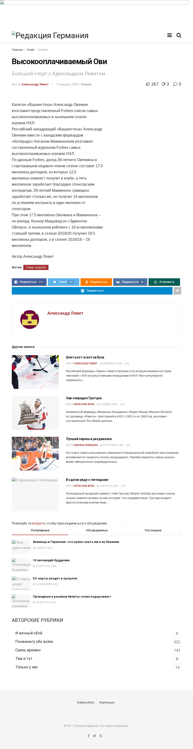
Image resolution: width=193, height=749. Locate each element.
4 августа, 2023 (108, 486)
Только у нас (26, 667)
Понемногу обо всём (34, 641)
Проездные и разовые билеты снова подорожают (72, 596)
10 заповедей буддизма (51, 560)
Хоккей (43, 49)
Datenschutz (85, 702)
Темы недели (36, 267)
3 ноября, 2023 (108, 404)
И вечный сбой (28, 633)
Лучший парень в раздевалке (89, 439)
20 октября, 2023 (113, 445)
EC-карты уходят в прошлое (55, 578)
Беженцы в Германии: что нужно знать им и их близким (76, 542)
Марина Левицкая (86, 445)
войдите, (39, 523)
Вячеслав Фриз (84, 404)
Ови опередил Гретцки (83, 398)
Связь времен (27, 650)
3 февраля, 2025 (112, 363)
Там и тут (23, 658)
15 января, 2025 (67, 84)
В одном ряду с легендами (87, 480)
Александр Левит (35, 84)
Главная (17, 49)
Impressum (107, 702)
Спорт (30, 49)
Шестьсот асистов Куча (85, 357)
